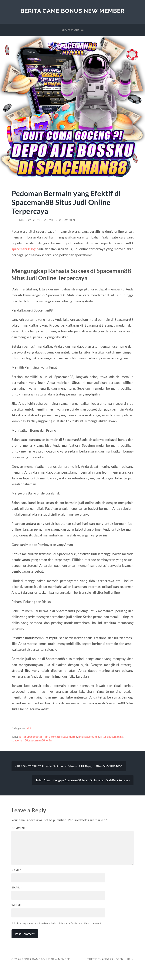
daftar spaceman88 (31, 736)
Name (16, 869)
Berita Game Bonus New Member (72, 11)
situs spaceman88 (111, 736)
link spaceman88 (88, 736)
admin (49, 219)
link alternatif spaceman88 (60, 736)
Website (17, 905)
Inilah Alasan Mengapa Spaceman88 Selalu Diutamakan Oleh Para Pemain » (83, 780)
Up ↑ (130, 959)
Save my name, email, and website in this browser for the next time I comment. (59, 923)
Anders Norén (112, 959)
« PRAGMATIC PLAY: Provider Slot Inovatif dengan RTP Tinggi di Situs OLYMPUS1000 (68, 766)
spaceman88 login (25, 249)
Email (17, 887)
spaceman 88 (20, 740)
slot (29, 728)
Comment (20, 828)
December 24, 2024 (26, 219)
